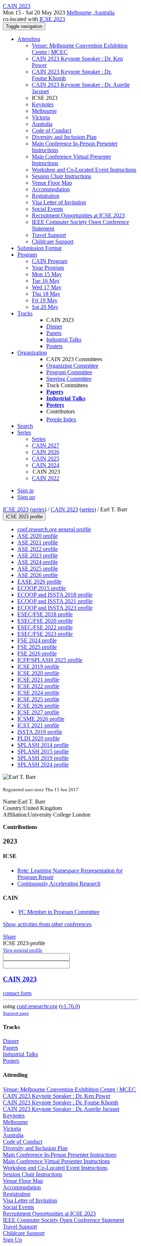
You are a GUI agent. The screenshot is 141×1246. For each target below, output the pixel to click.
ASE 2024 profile (37, 562)
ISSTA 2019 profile (39, 732)
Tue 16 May (46, 281)
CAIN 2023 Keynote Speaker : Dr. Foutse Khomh (60, 1102)
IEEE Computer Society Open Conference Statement (63, 1220)
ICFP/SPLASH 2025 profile (49, 660)
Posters (54, 346)
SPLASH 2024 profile (43, 764)
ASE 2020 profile (37, 536)
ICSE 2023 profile (24, 516)
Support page (16, 1013)
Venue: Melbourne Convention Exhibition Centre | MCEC (69, 1089)
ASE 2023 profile (37, 555)
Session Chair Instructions (61, 176)
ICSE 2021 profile (38, 680)
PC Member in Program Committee (58, 912)
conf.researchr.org (37, 1006)
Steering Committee (68, 379)
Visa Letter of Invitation (59, 202)
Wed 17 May (46, 287)
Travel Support (49, 235)
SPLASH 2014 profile (43, 745)
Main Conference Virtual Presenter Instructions (56, 1161)
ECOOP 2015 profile (41, 588)
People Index (61, 419)
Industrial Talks (63, 339)
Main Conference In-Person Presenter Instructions (59, 1155)
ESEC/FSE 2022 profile (45, 627)
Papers (53, 333)
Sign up (26, 497)
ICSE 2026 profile (38, 706)
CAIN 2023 (64, 509)
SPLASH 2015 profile (43, 751)
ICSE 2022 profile (38, 686)
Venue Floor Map (52, 183)
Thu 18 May (46, 294)
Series (39, 439)
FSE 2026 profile (37, 653)
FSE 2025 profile (37, 647)
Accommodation (51, 189)
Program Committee (69, 372)
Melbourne (44, 111)
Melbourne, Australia (91, 12)
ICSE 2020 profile (38, 673)
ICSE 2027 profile (38, 712)
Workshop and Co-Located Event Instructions (84, 170)
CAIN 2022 (45, 478)
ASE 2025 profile (37, 568)
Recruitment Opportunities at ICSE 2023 (78, 215)
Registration (45, 196)
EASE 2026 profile (39, 582)
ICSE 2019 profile (38, 666)
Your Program (48, 268)
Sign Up (12, 1240)
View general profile (22, 950)
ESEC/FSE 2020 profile (45, 621)
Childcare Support (52, 241)
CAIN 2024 (45, 465)
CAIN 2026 (45, 452)
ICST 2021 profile (38, 725)
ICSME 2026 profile (40, 719)
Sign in (25, 490)
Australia (42, 124)
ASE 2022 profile (37, 549)
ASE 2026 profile (37, 575)
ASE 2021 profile (37, 542)
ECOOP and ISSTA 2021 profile (55, 601)
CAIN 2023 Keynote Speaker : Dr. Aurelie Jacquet (61, 1109)
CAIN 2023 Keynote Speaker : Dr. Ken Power (56, 1096)
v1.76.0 (69, 1006)
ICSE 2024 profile (38, 693)
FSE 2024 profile (37, 640)
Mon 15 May (47, 274)
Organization (32, 353)
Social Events (47, 209)
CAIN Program (49, 261)
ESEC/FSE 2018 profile (45, 614)
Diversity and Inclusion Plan (64, 137)
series (38, 509)
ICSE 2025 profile (38, 699)
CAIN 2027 (45, 445)
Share (9, 937)
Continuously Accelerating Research (59, 884)
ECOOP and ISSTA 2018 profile (55, 595)
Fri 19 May (44, 300)
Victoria (41, 117)
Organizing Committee (72, 366)
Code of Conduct (51, 130)
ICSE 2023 (52, 19)
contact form (17, 993)
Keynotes (43, 104)
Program (27, 255)
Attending (28, 39)
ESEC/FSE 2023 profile (45, 634)
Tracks (25, 313)
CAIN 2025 (45, 458)
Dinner (54, 326)
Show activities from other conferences (47, 924)
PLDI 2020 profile (38, 738)
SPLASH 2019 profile (43, 758)
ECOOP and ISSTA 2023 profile (55, 608)
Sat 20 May (45, 307)
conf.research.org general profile (54, 529)
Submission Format (39, 248)
